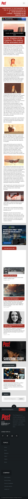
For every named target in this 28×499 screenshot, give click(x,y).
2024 (5, 10)
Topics (5, 456)
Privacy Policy (7, 480)
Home (5, 447)
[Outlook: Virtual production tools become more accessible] (14, 317)
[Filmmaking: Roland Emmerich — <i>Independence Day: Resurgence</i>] (14, 290)
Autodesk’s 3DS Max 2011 (10, 275)
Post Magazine (19, 8)
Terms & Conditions (8, 483)
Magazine (6, 453)
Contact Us (6, 489)
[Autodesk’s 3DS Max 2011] (14, 263)
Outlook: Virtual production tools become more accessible (13, 326)
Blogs (5, 462)
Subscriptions (7, 477)
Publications (6, 8)
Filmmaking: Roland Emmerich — (11, 298)
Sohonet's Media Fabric (9, 380)
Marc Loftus (8, 30)
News (5, 450)
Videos (5, 459)
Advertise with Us (8, 486)
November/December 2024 (17, 10)
